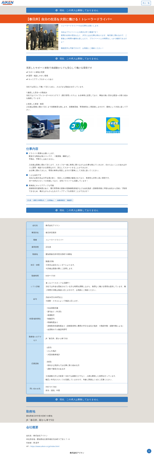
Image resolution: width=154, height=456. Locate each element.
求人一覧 (146, 3)
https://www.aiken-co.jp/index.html (44, 446)
